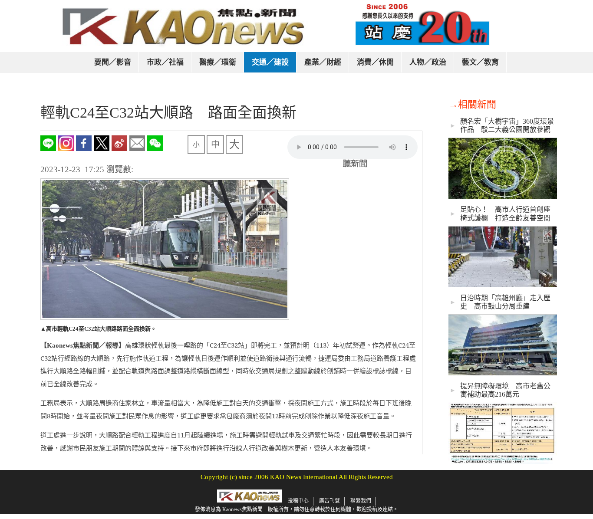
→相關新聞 (472, 104)
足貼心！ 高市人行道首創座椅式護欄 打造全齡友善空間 (505, 213)
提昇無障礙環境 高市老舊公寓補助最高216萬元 (505, 390)
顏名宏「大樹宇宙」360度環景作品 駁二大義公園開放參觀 (507, 125)
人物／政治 (427, 62)
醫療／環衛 (217, 62)
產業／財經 (322, 62)
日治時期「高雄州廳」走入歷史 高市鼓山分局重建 (505, 302)
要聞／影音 (112, 62)
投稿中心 (298, 501)
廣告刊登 (329, 501)
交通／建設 (270, 62)
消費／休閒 (375, 62)
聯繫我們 (360, 501)
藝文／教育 (480, 62)
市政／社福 (165, 62)
